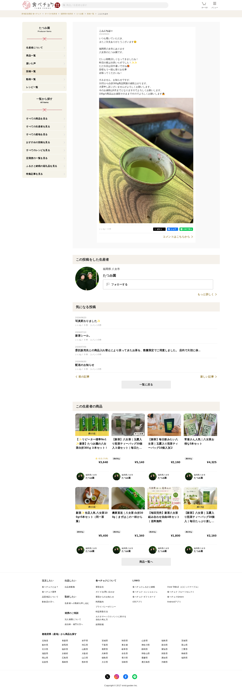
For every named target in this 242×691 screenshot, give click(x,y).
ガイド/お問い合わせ (105, 592)
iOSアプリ (137, 602)
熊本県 (85, 662)
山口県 (85, 658)
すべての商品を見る (37, 118)
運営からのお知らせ (105, 597)
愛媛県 (145, 658)
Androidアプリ (174, 602)
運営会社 (100, 587)
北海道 (45, 640)
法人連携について (73, 619)
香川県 (125, 658)
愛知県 (164, 649)
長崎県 (65, 662)
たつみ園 (109, 275)
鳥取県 (164, 653)
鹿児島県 (146, 662)
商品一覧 (31, 55)
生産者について (34, 47)
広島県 (65, 658)
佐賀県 (45, 662)
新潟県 (164, 645)
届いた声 (31, 63)
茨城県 (184, 640)
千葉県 (105, 645)
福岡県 (184, 658)
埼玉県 (85, 645)
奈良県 (125, 653)
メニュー (214, 7)
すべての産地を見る (37, 134)
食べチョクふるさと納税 (144, 587)
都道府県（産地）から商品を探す (59, 634)
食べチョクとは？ (50, 587)
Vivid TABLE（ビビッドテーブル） (183, 587)
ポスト (159, 229)
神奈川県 (146, 645)
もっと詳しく (206, 294)
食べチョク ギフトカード (144, 597)
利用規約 (100, 602)
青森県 (65, 640)
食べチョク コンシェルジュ (145, 592)
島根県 (184, 653)
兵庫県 (105, 653)
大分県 (105, 662)
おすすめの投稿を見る (38, 142)
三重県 (184, 649)
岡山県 (45, 658)
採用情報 (100, 624)
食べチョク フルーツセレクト (180, 592)
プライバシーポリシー (106, 607)
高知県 (164, 658)
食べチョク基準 (49, 592)
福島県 (164, 640)
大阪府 (85, 653)
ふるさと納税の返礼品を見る (41, 166)
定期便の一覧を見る (37, 158)
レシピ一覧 (32, 87)
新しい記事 (207, 376)
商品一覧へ (146, 561)
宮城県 (105, 640)
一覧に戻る (146, 384)
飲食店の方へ (48, 602)
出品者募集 (70, 587)
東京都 (125, 645)
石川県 (45, 649)
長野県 (105, 649)
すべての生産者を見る (38, 126)
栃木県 (45, 645)
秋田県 (125, 640)
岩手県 (85, 640)
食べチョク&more (175, 597)
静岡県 (145, 649)
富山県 (184, 645)
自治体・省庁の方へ (74, 624)
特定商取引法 (102, 611)
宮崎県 (125, 662)
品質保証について (50, 597)
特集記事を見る (34, 174)
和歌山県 (146, 653)
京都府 (65, 653)
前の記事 (84, 376)
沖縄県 (164, 662)
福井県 (65, 649)
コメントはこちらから (176, 236)
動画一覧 (31, 79)
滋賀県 (45, 653)
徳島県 (105, 658)
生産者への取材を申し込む (77, 603)
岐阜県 (125, 649)
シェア (173, 229)
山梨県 (85, 649)
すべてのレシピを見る (38, 150)
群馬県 (65, 645)
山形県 (145, 640)
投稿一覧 (31, 71)
